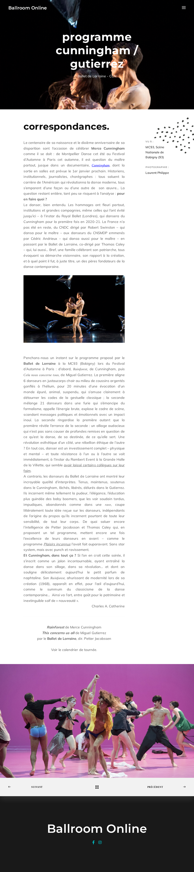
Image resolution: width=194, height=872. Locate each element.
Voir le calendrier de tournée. (74, 650)
